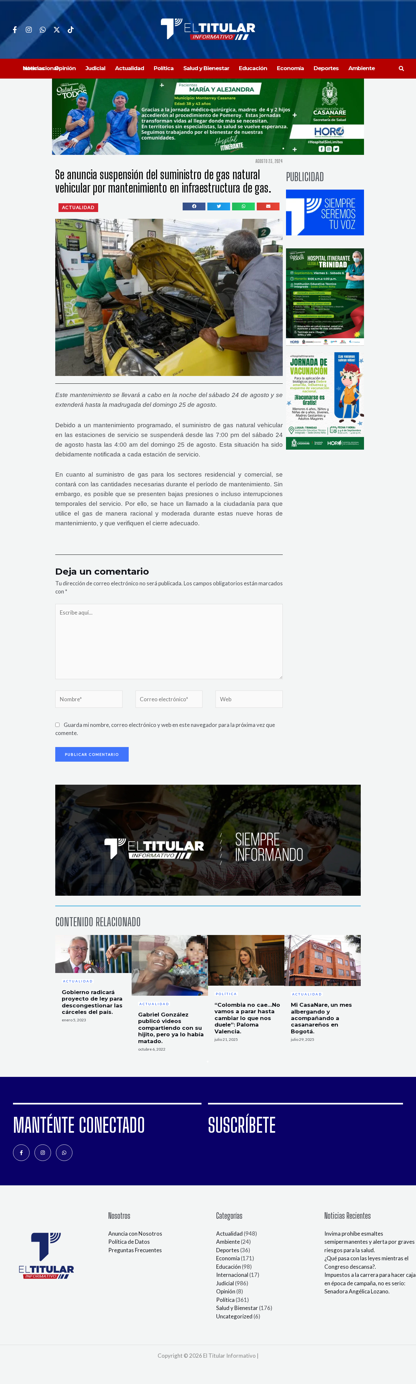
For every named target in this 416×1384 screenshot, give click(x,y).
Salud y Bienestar (237, 1307)
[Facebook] (14, 29)
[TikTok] (70, 29)
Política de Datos (129, 1241)
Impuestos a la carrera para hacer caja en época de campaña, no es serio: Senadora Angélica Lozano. (370, 1283)
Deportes (227, 1250)
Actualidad (229, 1233)
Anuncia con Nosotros (135, 1233)
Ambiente (228, 1241)
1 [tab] (208, 1061)
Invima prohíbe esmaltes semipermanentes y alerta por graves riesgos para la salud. (369, 1241)
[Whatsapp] (42, 29)
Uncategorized (234, 1316)
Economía (228, 1258)
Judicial (225, 1283)
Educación (228, 1266)
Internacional (232, 1274)
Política (225, 1299)
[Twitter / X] (56, 29)
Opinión (225, 1291)
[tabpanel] (93, 981)
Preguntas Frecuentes (135, 1250)
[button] (402, 69)
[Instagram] (28, 29)
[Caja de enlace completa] (93, 981)
